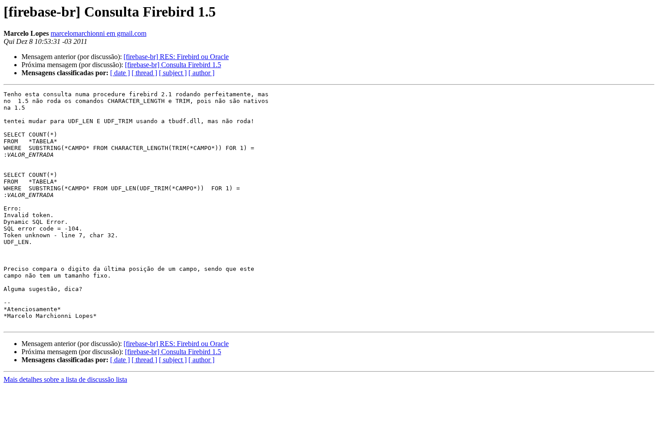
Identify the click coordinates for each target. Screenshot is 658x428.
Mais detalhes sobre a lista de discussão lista (65, 379)
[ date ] (120, 73)
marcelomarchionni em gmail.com (98, 33)
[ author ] (201, 73)
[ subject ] (173, 73)
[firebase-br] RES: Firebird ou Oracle (176, 56)
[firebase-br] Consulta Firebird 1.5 (173, 64)
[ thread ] (144, 73)
